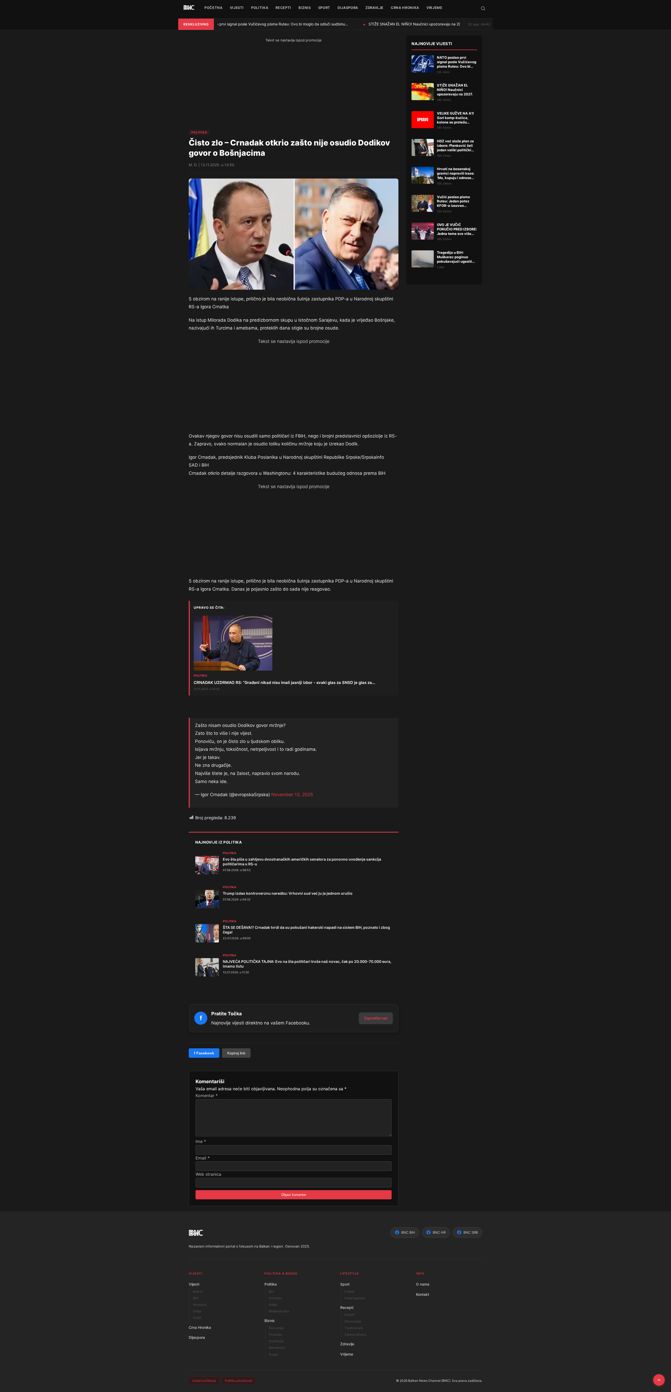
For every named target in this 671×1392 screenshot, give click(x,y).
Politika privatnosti (238, 1381)
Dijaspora (197, 1337)
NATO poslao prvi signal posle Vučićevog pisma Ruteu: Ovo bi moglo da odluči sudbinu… (267, 24)
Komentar (207, 1095)
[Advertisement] (242, 86)
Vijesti (194, 1284)
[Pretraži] (483, 8)
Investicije (276, 1341)
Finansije (275, 1334)
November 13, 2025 (292, 794)
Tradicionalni (353, 1328)
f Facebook (204, 1053)
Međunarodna (279, 1311)
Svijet (197, 1318)
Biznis (269, 1320)
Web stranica (208, 1174)
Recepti (346, 1307)
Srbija (197, 1311)
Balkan (198, 1291)
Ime (201, 1141)
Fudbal (349, 1291)
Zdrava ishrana (355, 1334)
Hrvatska (199, 1305)
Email (203, 1158)
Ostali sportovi (354, 1298)
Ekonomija (276, 1328)
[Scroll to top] (659, 1380)
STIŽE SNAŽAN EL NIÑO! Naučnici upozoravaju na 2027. (412, 24)
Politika (199, 132)
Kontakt (422, 1294)
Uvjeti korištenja (204, 1381)
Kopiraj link (236, 1053)
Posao (273, 1354)
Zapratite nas (376, 1018)
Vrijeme (346, 1354)
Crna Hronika (200, 1327)
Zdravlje (347, 1344)
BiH (195, 1298)
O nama (422, 1284)
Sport (345, 1284)
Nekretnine (277, 1348)
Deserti (349, 1315)
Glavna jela (352, 1321)
